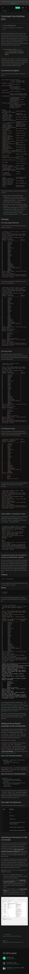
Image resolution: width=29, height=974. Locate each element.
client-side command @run (18, 704)
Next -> (14, 941)
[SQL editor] (10, 953)
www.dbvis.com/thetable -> (14, 963)
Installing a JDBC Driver (10, 753)
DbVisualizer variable (6, 705)
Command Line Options (12, 870)
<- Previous (12, 935)
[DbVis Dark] (22, 7)
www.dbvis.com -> (11, 958)
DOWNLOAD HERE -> (14, 3)
